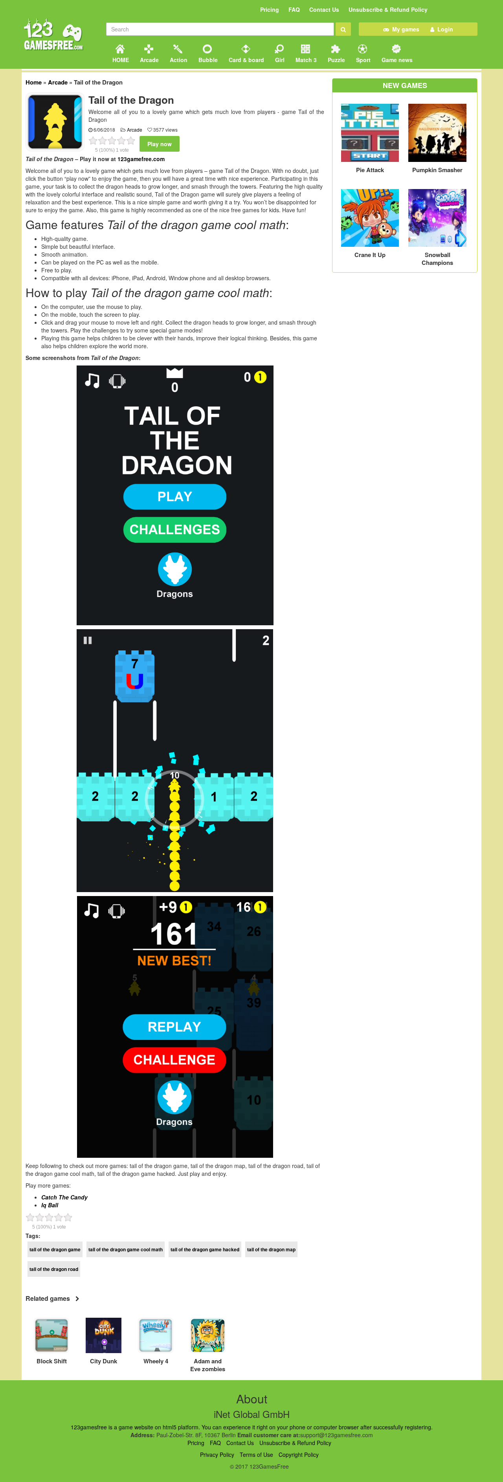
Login (443, 29)
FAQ (294, 9)
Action (177, 60)
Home (34, 82)
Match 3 (305, 60)
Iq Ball (49, 1205)
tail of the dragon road (53, 1269)
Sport (362, 60)
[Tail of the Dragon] (55, 121)
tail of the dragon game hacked (205, 1249)
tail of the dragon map (271, 1249)
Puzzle (335, 60)
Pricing (269, 9)
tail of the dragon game (55, 1249)
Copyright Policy (299, 1454)
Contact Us (324, 9)
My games (404, 29)
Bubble (207, 60)
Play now (159, 144)
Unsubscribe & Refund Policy (388, 9)
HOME (120, 60)
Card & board (245, 60)
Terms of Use (256, 1454)
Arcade (148, 60)
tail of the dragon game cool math (125, 1249)
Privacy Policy (217, 1454)
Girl (279, 60)
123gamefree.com (141, 159)
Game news (396, 60)
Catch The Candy (64, 1197)
